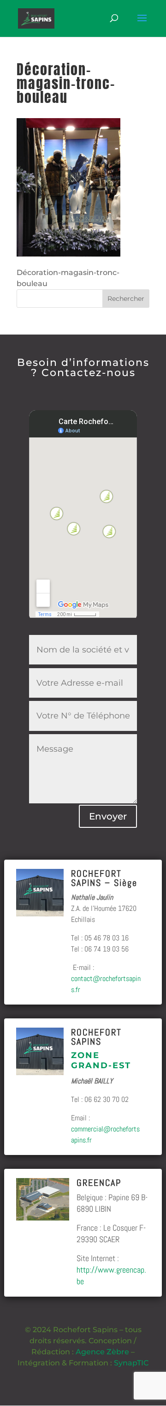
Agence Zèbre (102, 1351)
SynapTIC (131, 1362)
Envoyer (108, 816)
